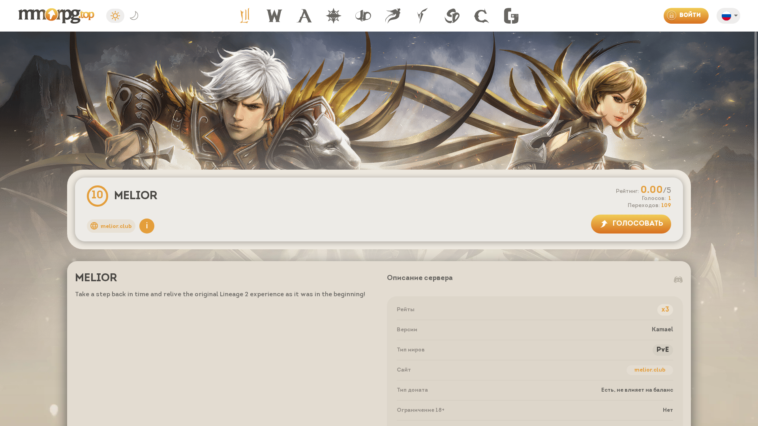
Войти (690, 16)
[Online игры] (511, 16)
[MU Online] (333, 16)
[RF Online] (422, 16)
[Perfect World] (393, 16)
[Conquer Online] (482, 16)
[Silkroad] (452, 16)
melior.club (649, 370)
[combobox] (730, 17)
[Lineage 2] (245, 16)
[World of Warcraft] (274, 16)
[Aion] (304, 16)
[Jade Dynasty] (363, 16)
